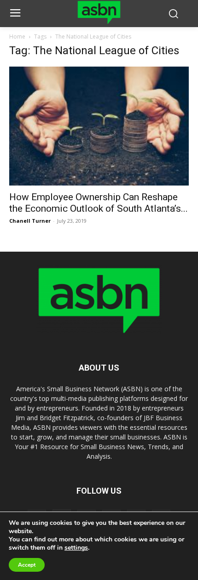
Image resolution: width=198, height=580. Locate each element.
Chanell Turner (30, 220)
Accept (26, 565)
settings (76, 548)
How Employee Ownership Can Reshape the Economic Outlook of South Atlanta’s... (98, 202)
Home (17, 36)
